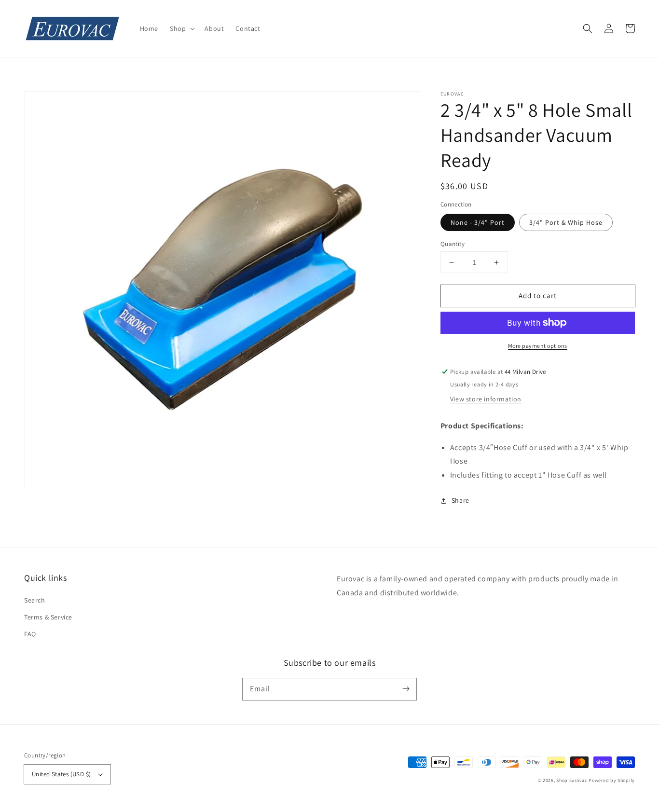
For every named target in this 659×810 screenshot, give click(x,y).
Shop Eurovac (571, 780)
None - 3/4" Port (478, 222)
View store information (486, 399)
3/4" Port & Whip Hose (566, 222)
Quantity (452, 244)
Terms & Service (48, 617)
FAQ (30, 634)
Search (34, 600)
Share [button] (460, 500)
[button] (181, 28)
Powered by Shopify (612, 780)
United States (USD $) (61, 774)
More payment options (537, 345)
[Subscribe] (405, 689)
